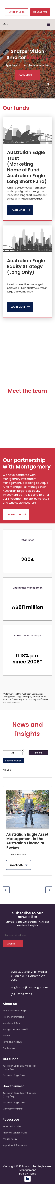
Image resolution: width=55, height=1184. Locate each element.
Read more (16, 865)
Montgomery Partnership (16, 1029)
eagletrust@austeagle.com (29, 987)
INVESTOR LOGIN (16, 12)
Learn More (18, 210)
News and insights (12, 1041)
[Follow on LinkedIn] (27, 1179)
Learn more (25, 75)
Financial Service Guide (15, 1132)
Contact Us (40, 12)
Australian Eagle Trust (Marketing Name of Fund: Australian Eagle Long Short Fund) (27, 167)
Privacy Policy (10, 1138)
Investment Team (12, 1023)
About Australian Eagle (15, 1010)
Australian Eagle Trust (14, 1075)
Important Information (15, 1145)
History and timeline (13, 1016)
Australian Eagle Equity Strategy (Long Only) (26, 266)
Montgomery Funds (13, 1108)
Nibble (32, 1173)
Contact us (9, 1048)
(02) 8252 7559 (21, 994)
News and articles (12, 1126)
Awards (6, 1035)
